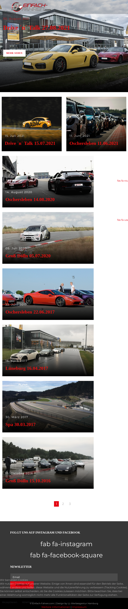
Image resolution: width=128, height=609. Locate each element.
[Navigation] (86, 7)
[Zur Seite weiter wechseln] (77, 504)
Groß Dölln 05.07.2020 (28, 255)
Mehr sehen (14, 53)
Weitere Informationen (55, 607)
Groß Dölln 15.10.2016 (28, 480)
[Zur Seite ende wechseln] (85, 504)
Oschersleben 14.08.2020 (30, 199)
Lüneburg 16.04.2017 (26, 368)
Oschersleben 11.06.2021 (93, 143)
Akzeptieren (9, 602)
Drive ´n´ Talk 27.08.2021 (36, 27)
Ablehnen (28, 602)
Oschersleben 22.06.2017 (30, 311)
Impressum (79, 607)
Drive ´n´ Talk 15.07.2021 (30, 143)
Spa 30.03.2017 (20, 424)
